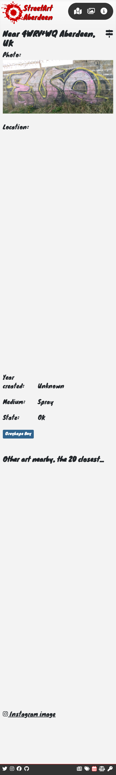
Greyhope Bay (18, 434)
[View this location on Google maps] (109, 35)
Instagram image (31, 714)
